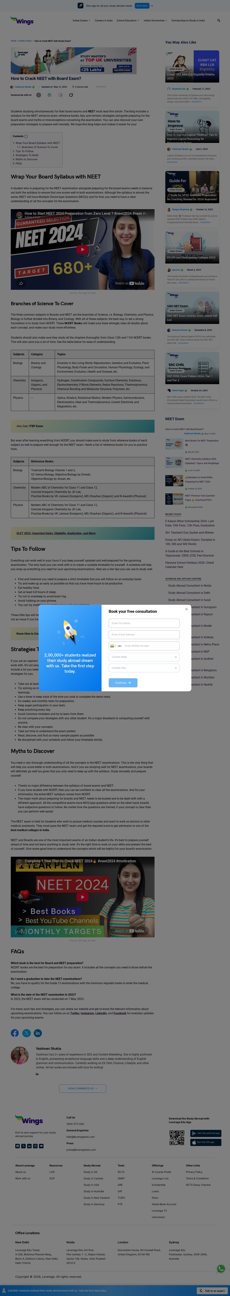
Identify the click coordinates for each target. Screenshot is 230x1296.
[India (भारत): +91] (112, 646)
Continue (121, 682)
